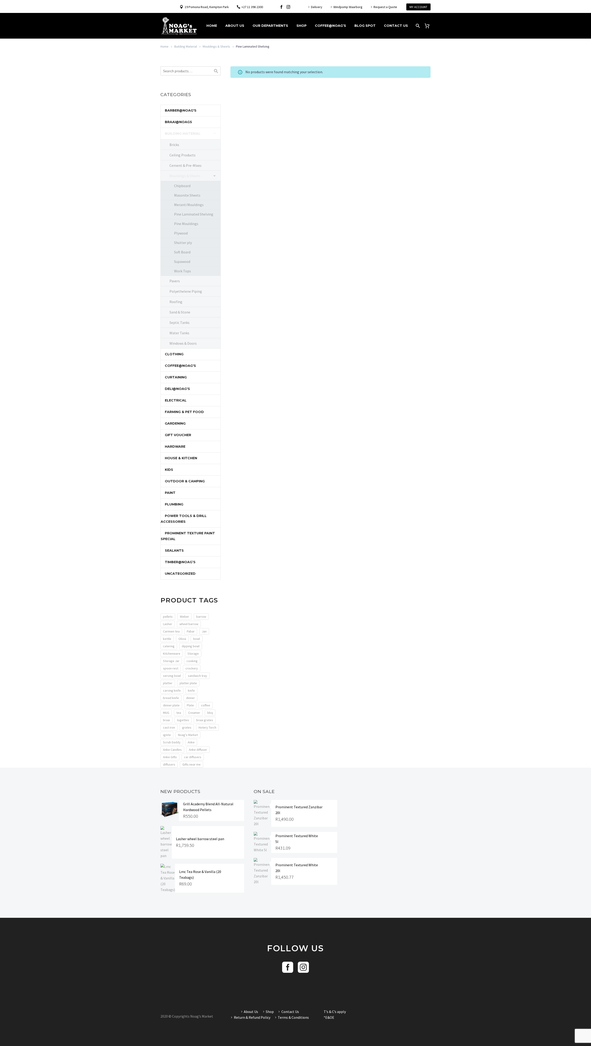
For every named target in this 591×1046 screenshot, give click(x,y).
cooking (192, 661)
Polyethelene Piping (185, 291)
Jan (204, 631)
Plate (190, 705)
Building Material (185, 46)
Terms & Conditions (293, 1017)
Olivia (182, 639)
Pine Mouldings (186, 223)
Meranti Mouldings (189, 204)
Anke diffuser (198, 750)
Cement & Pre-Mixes (185, 165)
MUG (166, 713)
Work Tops (182, 271)
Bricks (174, 144)
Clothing (174, 354)
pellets (168, 616)
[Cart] (428, 26)
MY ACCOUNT (418, 7)
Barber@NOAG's (180, 110)
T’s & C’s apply (335, 1011)
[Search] (417, 26)
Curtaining (176, 377)
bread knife (171, 698)
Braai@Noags (178, 122)
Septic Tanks (179, 322)
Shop (301, 26)
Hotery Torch (207, 727)
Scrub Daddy (172, 742)
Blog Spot (365, 26)
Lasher (167, 624)
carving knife (172, 690)
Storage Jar (171, 661)
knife (191, 690)
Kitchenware (171, 653)
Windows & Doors (183, 343)
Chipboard (182, 185)
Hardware (175, 446)
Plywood (181, 233)
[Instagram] (288, 7)
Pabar (191, 631)
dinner (190, 698)
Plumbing (174, 504)
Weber (184, 616)
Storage (193, 653)
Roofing (175, 301)
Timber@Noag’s (180, 562)
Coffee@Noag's (180, 366)
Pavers (174, 281)
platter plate (188, 683)
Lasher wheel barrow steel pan (200, 838)
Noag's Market (188, 735)
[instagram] (303, 967)
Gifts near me (191, 764)
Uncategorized (180, 574)
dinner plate (171, 705)
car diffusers (192, 757)
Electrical (176, 400)
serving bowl (172, 676)
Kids (169, 470)
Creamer (194, 713)
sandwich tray (197, 676)
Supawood (182, 261)
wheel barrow (188, 624)
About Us (234, 26)
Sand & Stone (179, 312)
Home (211, 26)
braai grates (204, 720)
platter (167, 683)
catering (169, 646)
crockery (191, 668)
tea (178, 713)
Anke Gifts (170, 757)
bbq (210, 713)
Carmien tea (171, 631)
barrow (201, 616)
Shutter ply (183, 242)
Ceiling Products (182, 155)
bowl (196, 639)
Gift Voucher (178, 435)
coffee (205, 705)
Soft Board (182, 252)
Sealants (174, 550)
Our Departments (270, 26)
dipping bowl (190, 646)
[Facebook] (281, 7)
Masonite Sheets (187, 195)
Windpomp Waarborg (347, 7)
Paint (170, 493)
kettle (167, 639)
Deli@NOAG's (177, 389)
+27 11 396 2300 (252, 7)
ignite (167, 735)
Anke (191, 742)
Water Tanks (179, 333)
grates (186, 727)
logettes (183, 720)
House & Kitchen (181, 458)
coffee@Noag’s (330, 26)
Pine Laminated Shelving (193, 214)
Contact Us (396, 26)
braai (166, 720)
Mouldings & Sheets (216, 46)
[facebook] (287, 967)
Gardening (175, 423)
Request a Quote (385, 7)
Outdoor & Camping (185, 481)
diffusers (169, 764)
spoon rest (170, 668)
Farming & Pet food (184, 412)
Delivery (316, 7)
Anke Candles (172, 750)
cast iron (169, 727)
